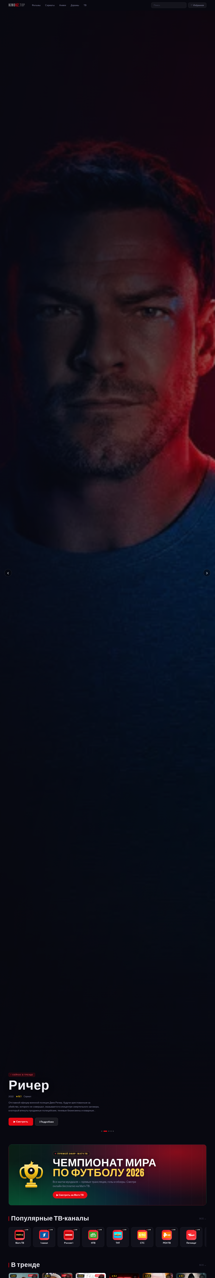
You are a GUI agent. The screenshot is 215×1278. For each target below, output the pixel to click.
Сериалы (49, 5)
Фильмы (36, 5)
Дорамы (75, 5)
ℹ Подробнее (46, 1121)
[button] (107, 1174)
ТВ (85, 5)
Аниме (62, 5)
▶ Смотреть (21, 1121)
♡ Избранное (197, 5)
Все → (202, 1218)
